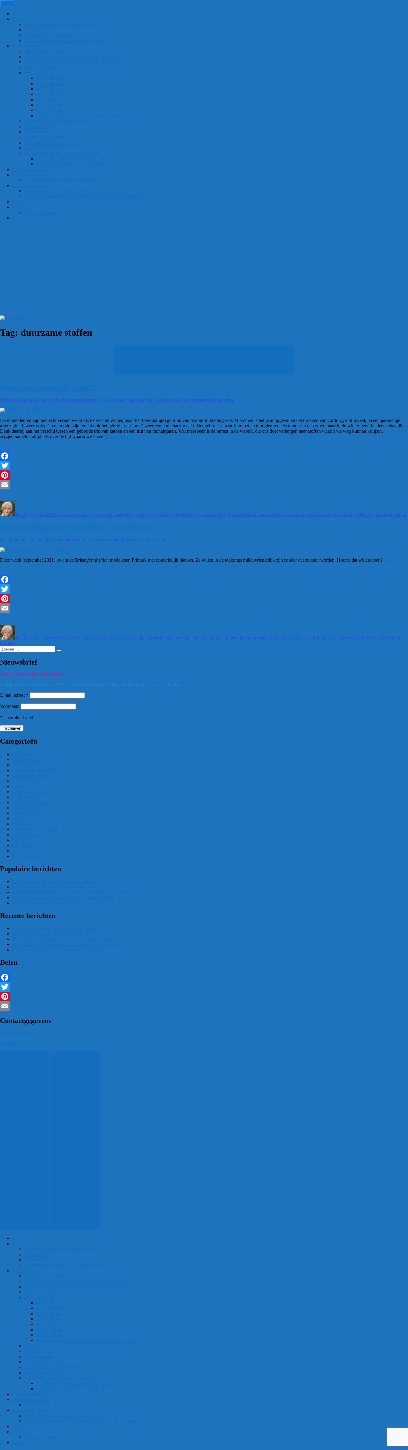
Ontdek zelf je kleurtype (34, 829)
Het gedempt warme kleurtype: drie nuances (53, 928)
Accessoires (23, 753)
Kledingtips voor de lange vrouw (55, 121)
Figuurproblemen (28, 764)
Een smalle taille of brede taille (53, 142)
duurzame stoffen (266, 514)
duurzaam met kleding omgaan (239, 637)
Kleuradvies (23, 18)
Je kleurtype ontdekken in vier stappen (60, 180)
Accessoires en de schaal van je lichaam (73, 158)
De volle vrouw (38, 126)
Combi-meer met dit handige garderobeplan (65, 190)
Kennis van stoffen (154, 514)
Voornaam (9, 706)
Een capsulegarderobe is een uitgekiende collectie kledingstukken (85, 196)
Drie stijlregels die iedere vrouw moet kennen (54, 881)
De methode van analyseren (50, 35)
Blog (16, 13)
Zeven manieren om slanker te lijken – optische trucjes (63, 897)
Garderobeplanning (30, 185)
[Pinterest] (204, 475)
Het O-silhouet (50, 94)
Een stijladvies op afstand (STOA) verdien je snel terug (76, 56)
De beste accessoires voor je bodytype (72, 164)
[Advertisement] (204, 270)
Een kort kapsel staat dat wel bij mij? (46, 902)
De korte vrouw (39, 131)
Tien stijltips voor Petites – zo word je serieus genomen (63, 939)
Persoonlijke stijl (214, 514)
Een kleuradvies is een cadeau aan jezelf (61, 24)
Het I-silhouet (49, 99)
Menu (7, 3)
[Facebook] (204, 456)
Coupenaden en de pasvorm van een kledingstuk (57, 949)
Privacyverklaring (40, 212)
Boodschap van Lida (123, 637)
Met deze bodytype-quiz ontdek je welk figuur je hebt (86, 115)
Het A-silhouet (49, 104)
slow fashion (389, 637)
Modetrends (395, 431)
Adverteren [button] (10, 1043)
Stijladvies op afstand (44, 51)
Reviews (20, 201)
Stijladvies (21, 839)
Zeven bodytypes (28, 856)
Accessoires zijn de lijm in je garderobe (61, 153)
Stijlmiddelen (24, 845)
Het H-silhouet (50, 78)
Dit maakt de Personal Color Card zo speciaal (67, 40)
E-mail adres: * (14, 695)
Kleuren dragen (26, 807)
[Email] (204, 484)
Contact (19, 217)
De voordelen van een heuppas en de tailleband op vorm (65, 944)
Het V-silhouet (49, 110)
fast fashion (315, 637)
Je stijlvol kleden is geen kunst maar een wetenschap (73, 61)
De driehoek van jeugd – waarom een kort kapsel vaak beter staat (73, 892)
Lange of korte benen (44, 147)
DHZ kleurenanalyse (31, 174)
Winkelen (241, 514)
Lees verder (117, 436)
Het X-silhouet (50, 83)
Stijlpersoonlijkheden (32, 169)
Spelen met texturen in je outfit (47, 387)
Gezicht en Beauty (29, 775)
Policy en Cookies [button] (17, 1033)
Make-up (20, 818)
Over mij (20, 206)
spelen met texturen (373, 514)
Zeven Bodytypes (40, 72)
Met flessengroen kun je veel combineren (50, 933)
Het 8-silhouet (49, 88)
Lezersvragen (24, 813)
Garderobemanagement (112, 514)
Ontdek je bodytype (42, 67)
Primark (367, 637)
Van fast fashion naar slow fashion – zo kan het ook (77, 527)
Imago (18, 786)
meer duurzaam (343, 637)
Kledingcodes (25, 796)
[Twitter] (204, 465)
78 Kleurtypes (37, 29)
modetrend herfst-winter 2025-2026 (318, 514)
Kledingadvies (25, 45)
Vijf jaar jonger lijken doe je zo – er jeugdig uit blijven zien (67, 886)
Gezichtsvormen (27, 780)
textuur (400, 514)
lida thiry (24, 514)
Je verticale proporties (44, 137)
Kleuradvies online (29, 802)
